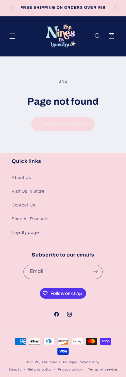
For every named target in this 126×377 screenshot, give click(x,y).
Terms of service (103, 369)
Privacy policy (70, 369)
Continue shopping (63, 124)
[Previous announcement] (11, 7)
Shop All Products (30, 219)
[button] (12, 36)
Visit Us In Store (28, 191)
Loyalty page (25, 232)
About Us (21, 177)
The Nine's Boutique (60, 362)
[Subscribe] (95, 272)
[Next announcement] (114, 7)
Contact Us (23, 205)
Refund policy (40, 369)
